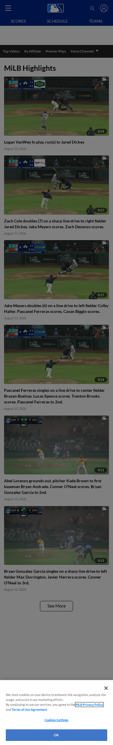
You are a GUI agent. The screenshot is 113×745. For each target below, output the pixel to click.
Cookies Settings (57, 720)
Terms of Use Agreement (29, 709)
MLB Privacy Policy (89, 704)
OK (56, 735)
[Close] (106, 688)
